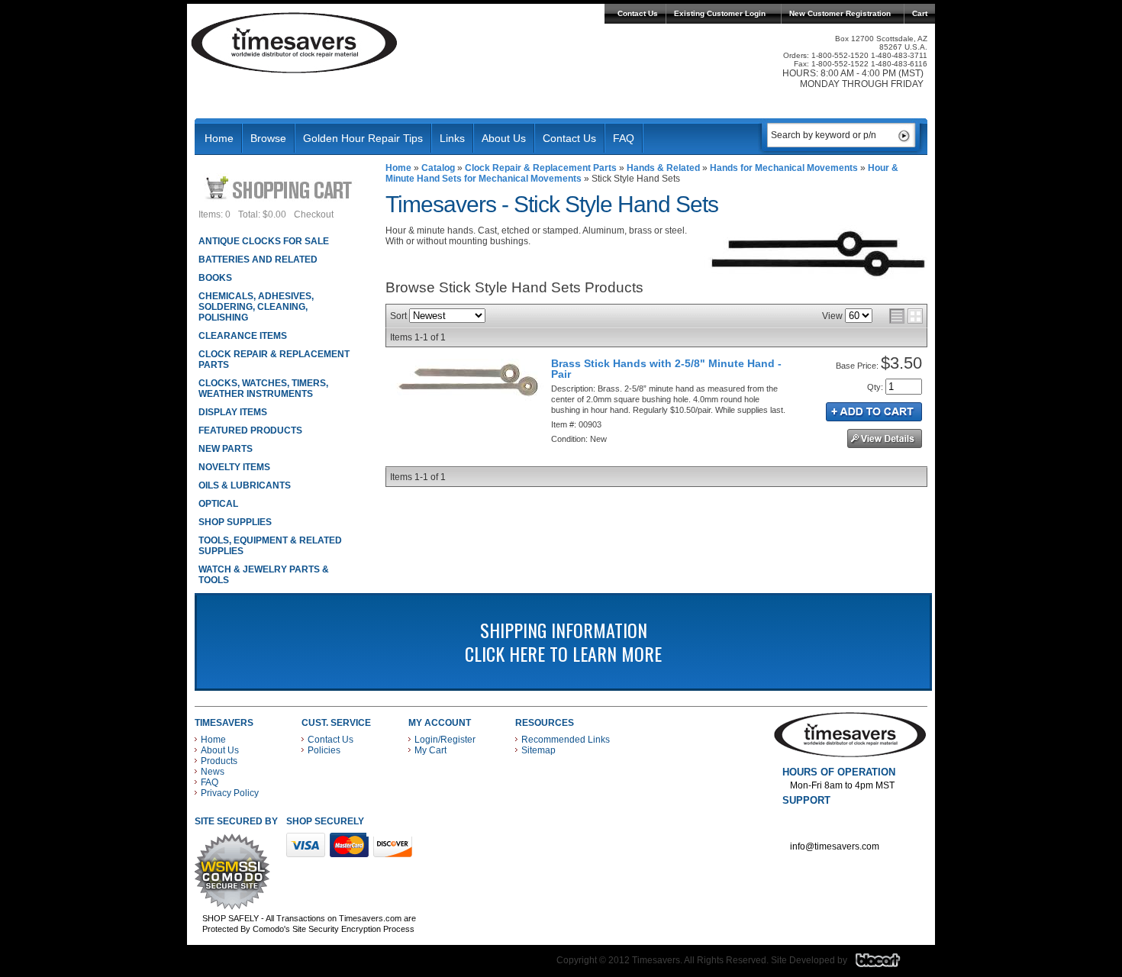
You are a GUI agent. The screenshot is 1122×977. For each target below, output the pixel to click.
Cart (919, 13)
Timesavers (294, 42)
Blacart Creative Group (887, 964)
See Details (884, 438)
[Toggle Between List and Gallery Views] (906, 316)
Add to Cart (874, 411)
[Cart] (280, 187)
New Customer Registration (840, 13)
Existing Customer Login (720, 13)
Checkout (314, 214)
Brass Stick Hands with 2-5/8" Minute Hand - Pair (666, 368)
